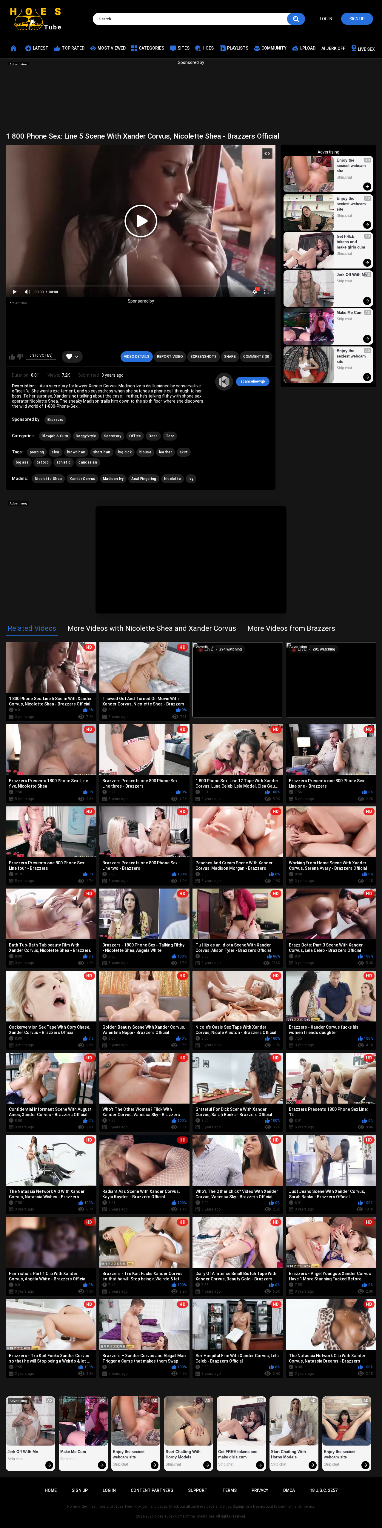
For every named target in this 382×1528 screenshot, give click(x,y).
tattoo (42, 462)
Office (135, 436)
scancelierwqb (253, 381)
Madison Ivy (113, 479)
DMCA (289, 1490)
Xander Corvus (82, 479)
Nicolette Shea (48, 479)
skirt (184, 452)
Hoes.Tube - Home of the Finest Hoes (185, 1516)
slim (55, 452)
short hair (101, 452)
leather (165, 452)
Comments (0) (256, 357)
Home (51, 1490)
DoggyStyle (86, 436)
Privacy (260, 1490)
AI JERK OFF (333, 48)
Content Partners (152, 1490)
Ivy (191, 479)
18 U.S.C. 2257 (324, 1490)
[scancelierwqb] (224, 382)
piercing (37, 452)
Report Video (170, 357)
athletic (63, 462)
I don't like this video (20, 357)
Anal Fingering (143, 479)
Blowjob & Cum (55, 436)
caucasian (87, 462)
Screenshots (203, 357)
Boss (153, 436)
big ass (22, 462)
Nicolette (172, 479)
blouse (145, 452)
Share (230, 357)
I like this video (12, 357)
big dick (125, 452)
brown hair (76, 452)
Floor (170, 436)
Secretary (112, 436)
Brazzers (55, 420)
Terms (229, 1490)
